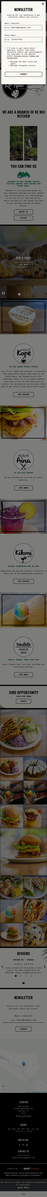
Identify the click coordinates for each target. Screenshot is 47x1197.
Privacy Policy (21, 56)
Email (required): (12, 23)
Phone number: (11, 35)
